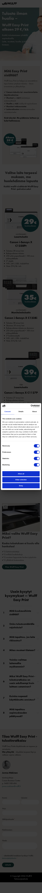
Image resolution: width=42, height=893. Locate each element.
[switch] (37, 452)
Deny (21, 486)
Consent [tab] (7, 411)
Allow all (21, 474)
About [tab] (34, 411)
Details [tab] (21, 411)
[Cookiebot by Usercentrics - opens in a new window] (31, 406)
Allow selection (21, 480)
